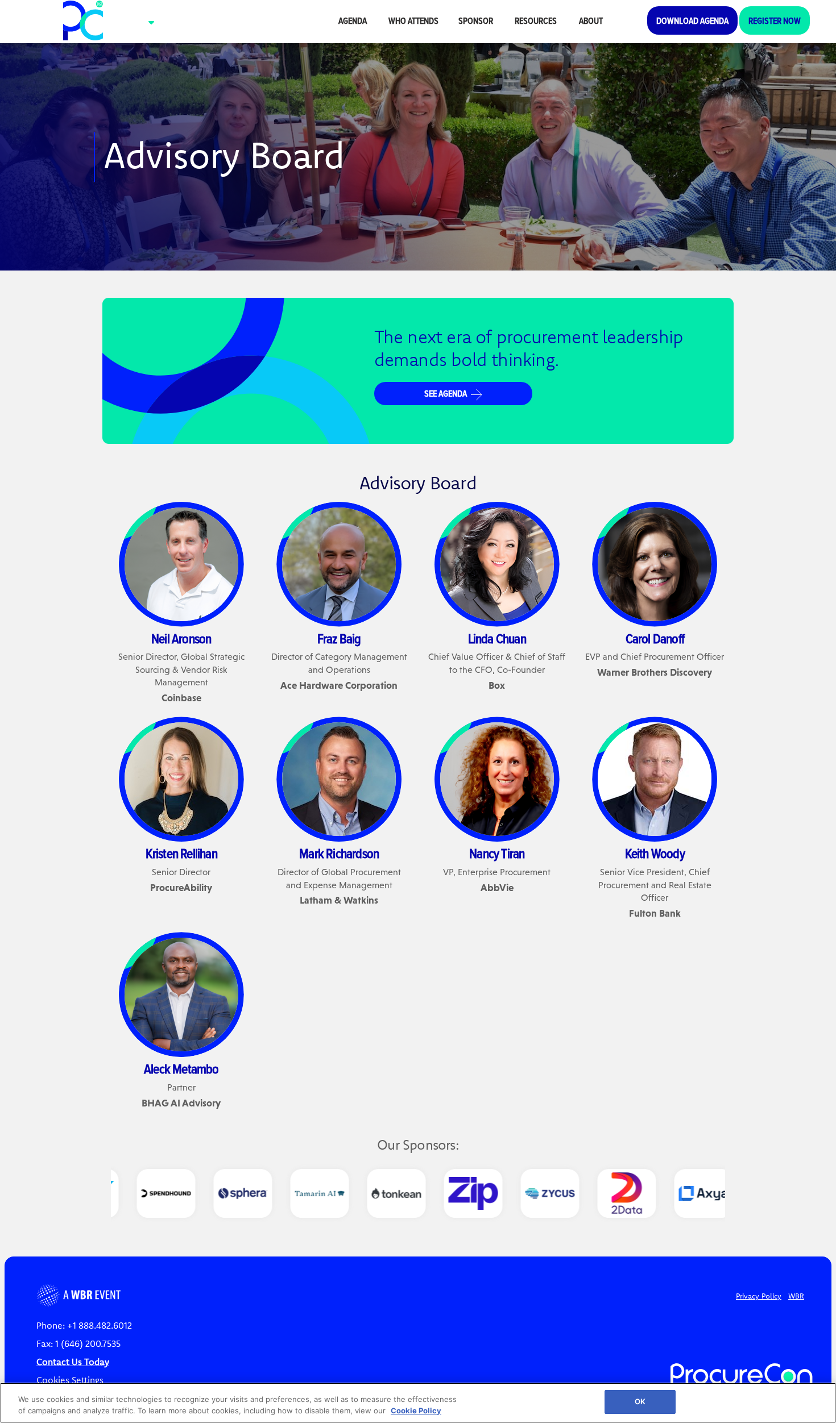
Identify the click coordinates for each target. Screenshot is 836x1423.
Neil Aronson (181, 638)
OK (640, 1401)
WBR (796, 1295)
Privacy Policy (758, 1295)
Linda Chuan (497, 638)
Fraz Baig (339, 638)
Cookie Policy (416, 1410)
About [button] (592, 20)
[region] (418, 1403)
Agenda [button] (353, 20)
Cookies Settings (70, 1379)
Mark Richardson (339, 853)
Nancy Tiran (496, 853)
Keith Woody (655, 853)
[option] (149, 1193)
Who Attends (413, 20)
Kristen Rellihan (181, 853)
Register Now (774, 20)
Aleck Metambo (181, 1068)
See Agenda (446, 393)
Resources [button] (536, 20)
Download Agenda (692, 20)
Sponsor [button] (476, 20)
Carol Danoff (655, 638)
